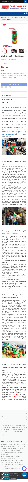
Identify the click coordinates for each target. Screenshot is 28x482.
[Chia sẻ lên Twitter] (6, 87)
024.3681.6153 (12, 452)
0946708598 (20, 452)
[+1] (10, 87)
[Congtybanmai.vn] (14, 7)
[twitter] (2, 435)
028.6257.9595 (12, 464)
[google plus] (8, 435)
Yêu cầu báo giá (14, 84)
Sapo (18, 478)
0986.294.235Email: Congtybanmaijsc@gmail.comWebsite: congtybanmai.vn (10, 456)
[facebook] (5, 435)
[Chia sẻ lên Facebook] (2, 87)
